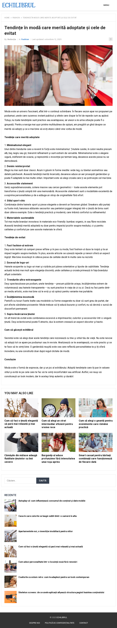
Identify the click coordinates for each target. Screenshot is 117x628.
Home (7, 18)
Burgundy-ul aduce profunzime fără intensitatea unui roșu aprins (58, 458)
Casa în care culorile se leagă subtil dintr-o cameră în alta (47, 516)
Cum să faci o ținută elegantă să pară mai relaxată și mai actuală (21, 424)
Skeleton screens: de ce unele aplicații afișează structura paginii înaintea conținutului (61, 592)
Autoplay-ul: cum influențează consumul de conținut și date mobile (51, 501)
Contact (83, 623)
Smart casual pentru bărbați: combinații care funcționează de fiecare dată (95, 458)
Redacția (11, 39)
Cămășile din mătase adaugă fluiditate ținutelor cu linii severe (20, 458)
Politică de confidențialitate (59, 623)
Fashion (16, 18)
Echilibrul (62, 617)
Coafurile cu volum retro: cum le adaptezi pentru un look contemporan (53, 577)
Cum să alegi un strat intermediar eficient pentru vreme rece (57, 424)
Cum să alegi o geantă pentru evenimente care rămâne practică (96, 424)
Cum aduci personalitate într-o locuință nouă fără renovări (47, 562)
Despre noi (34, 623)
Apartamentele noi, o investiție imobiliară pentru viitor (45, 531)
